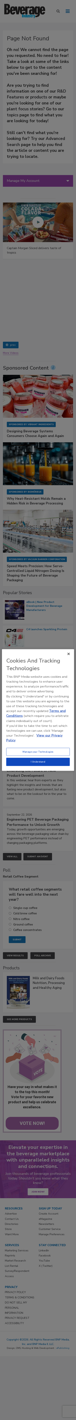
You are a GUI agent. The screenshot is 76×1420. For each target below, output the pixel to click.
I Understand (38, 761)
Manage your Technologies (38, 751)
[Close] (68, 653)
